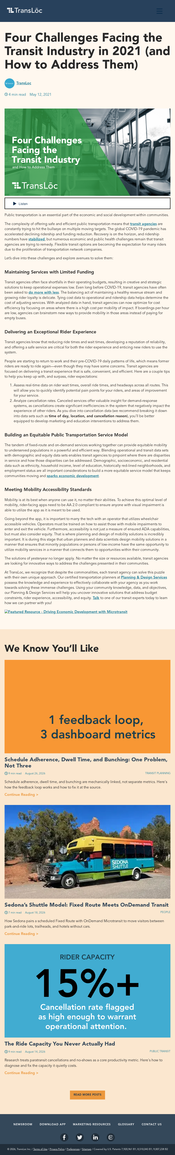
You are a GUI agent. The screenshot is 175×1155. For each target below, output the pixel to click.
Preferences (73, 1149)
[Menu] (159, 11)
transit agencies (143, 224)
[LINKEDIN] (95, 1137)
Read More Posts (88, 1095)
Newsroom (22, 1124)
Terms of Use (40, 1149)
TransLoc (23, 83)
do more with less (43, 293)
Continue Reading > (86, 794)
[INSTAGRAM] (111, 1137)
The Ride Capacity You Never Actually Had (60, 1044)
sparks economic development (73, 476)
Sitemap (86, 1149)
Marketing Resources (92, 1124)
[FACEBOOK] (64, 1137)
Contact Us (152, 1124)
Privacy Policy (57, 1149)
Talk (96, 598)
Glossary (126, 1124)
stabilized (36, 239)
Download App (53, 1124)
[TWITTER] (80, 1137)
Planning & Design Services (144, 577)
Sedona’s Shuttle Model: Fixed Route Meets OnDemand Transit (87, 905)
